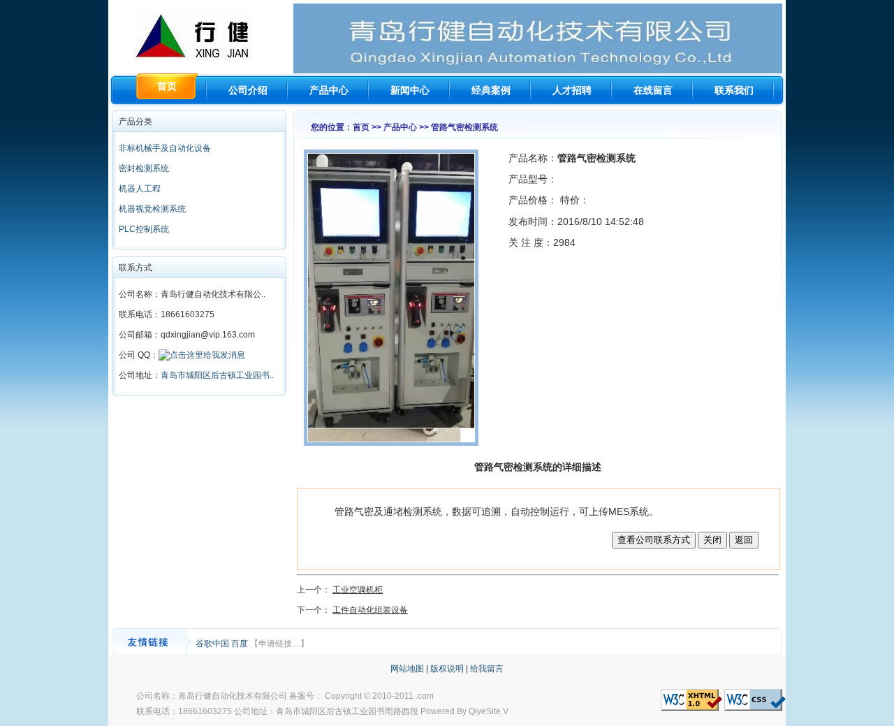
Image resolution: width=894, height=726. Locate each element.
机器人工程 (140, 189)
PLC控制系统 (144, 229)
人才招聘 (572, 90)
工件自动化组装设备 (370, 610)
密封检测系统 (144, 168)
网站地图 (407, 669)
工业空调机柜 (357, 590)
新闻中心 (410, 90)
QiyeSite (485, 711)
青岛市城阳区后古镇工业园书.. (217, 375)
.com (425, 696)
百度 (240, 643)
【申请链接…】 (279, 643)
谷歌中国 (213, 643)
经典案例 (491, 90)
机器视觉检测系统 (152, 209)
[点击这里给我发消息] (202, 355)
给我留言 (487, 669)
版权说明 (447, 669)
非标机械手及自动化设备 (165, 148)
